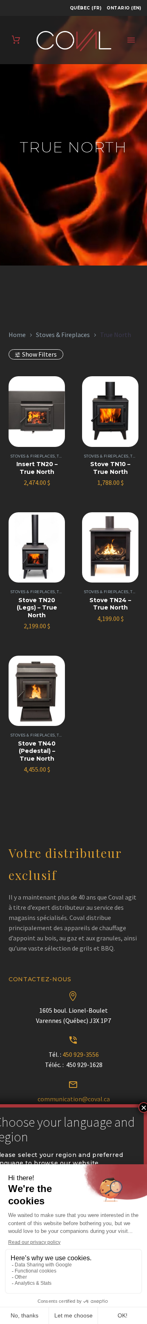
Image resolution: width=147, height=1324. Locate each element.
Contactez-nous (40, 979)
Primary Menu (131, 40)
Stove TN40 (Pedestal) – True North (37, 751)
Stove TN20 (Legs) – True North (37, 607)
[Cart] (16, 40)
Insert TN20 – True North (37, 467)
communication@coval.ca (74, 1099)
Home (17, 335)
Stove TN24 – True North (110, 603)
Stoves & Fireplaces (63, 335)
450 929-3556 (80, 1054)
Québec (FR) (86, 8)
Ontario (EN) (124, 8)
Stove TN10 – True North (110, 467)
